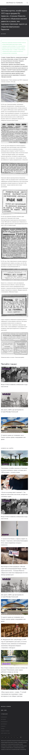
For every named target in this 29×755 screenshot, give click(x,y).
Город (2, 728)
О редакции (4, 713)
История (3, 33)
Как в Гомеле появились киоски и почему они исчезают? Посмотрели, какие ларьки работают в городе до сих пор (14, 670)
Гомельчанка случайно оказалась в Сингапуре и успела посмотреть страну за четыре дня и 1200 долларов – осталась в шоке (14, 470)
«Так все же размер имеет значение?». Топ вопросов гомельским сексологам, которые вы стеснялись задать (14, 494)
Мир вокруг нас (5, 733)
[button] (27, 2)
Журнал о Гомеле (14, 3)
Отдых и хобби (5, 730)
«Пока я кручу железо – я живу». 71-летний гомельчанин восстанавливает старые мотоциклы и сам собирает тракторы (13, 694)
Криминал (4, 717)
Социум (3, 726)
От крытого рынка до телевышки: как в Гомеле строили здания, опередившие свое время (13, 437)
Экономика (4, 721)
